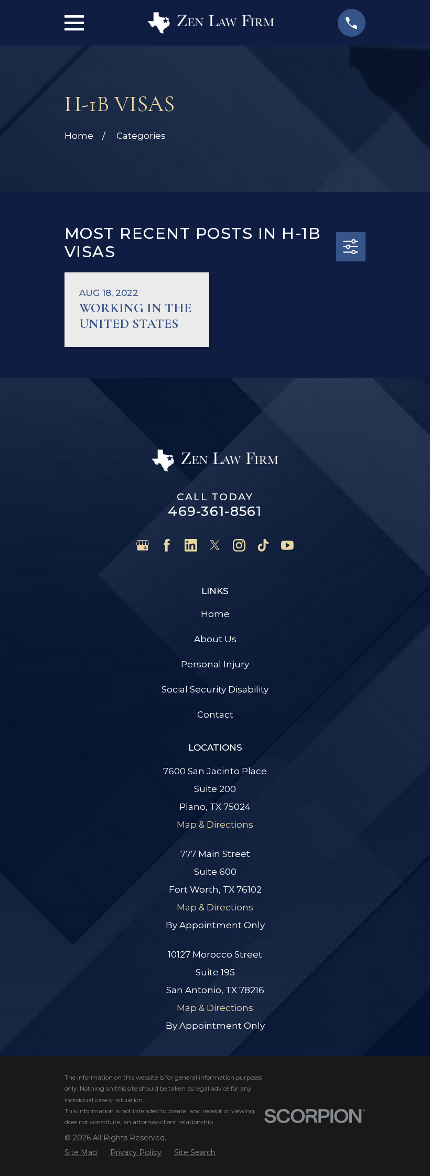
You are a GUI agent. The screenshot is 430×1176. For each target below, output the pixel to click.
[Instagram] (239, 545)
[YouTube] (287, 545)
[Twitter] (215, 545)
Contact (215, 714)
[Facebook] (166, 545)
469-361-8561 (215, 511)
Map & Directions (215, 824)
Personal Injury (215, 664)
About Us (215, 639)
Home (215, 614)
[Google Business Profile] (142, 545)
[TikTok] (263, 545)
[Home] (210, 23)
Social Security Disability (215, 689)
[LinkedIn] (191, 545)
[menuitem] (81, 1152)
